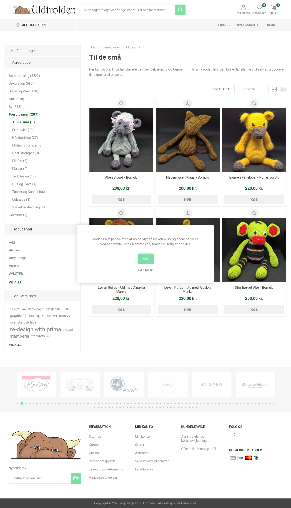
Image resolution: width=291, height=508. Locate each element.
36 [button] (146, 403)
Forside (224, 25)
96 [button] (182, 407)
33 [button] (135, 403)
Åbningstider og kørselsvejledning (194, 439)
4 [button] (29, 403)
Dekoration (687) (21, 83)
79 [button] (120, 407)
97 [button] (185, 407)
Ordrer (139, 445)
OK (145, 258)
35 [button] (142, 403)
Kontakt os (97, 445)
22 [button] (95, 403)
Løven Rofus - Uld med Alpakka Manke (121, 290)
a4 (24, 309)
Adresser (142, 453)
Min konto (243, 13)
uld (49, 336)
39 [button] (157, 403)
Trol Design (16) (24, 176)
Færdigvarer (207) (23, 114)
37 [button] (150, 403)
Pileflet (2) (19, 161)
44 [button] (175, 403)
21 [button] (91, 403)
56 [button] (219, 403)
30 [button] (124, 403)
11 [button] (55, 403)
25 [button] (106, 403)
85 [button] (142, 407)
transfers (38, 336)
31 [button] (128, 403)
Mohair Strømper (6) (27, 145)
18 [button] (80, 403)
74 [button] (102, 407)
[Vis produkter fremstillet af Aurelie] (124, 384)
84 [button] (138, 407)
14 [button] (66, 403)
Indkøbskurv (144, 469)
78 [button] (116, 407)
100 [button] (196, 407)
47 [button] (186, 403)
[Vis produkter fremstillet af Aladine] (36, 384)
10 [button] (51, 403)
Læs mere (145, 270)
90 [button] (160, 407)
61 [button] (237, 403)
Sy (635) (15, 107)
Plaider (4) (19, 169)
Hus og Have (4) (24, 184)
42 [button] (168, 403)
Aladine (14, 250)
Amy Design (18, 258)
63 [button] (244, 403)
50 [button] (197, 403)
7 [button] (40, 403)
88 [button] (152, 407)
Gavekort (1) (18, 215)
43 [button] (171, 403)
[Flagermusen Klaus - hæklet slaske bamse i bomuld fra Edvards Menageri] (188, 140)
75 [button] (105, 407)
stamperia (19, 336)
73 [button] (98, 407)
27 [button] (113, 403)
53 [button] (208, 403)
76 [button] (109, 407)
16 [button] (73, 403)
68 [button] (262, 403)
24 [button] (102, 403)
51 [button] (200, 403)
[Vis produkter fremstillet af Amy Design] (80, 384)
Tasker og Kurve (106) (28, 192)
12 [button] (59, 403)
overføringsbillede (23, 322)
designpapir (53, 309)
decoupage (35, 309)
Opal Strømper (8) (25, 153)
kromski (52, 315)
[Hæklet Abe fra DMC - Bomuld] (254, 250)
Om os (94, 453)
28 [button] (117, 403)
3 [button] (26, 403)
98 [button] (189, 407)
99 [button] (192, 407)
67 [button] (259, 403)
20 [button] (88, 403)
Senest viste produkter (152, 461)
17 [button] (77, 403)
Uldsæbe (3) (21, 199)
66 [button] (255, 403)
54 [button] (211, 403)
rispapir (68, 329)
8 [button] (44, 403)
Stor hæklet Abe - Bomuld (254, 288)
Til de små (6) (23, 122)
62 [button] (240, 403)
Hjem (93, 47)
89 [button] (156, 407)
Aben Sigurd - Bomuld (121, 177)
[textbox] (127, 10)
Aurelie (14, 266)
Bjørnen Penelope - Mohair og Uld (254, 177)
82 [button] (131, 407)
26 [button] (109, 403)
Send (76, 478)
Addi (12, 242)
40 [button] (160, 403)
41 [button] (164, 403)
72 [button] (94, 407)
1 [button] (17, 403)
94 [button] (174, 407)
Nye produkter (248, 25)
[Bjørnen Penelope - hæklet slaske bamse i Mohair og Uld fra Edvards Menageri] (254, 140)
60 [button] (233, 403)
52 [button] (204, 403)
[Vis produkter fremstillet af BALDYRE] (168, 384)
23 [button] (99, 403)
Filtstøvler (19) (23, 130)
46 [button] (182, 403)
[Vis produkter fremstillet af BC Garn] (211, 384)
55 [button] (215, 403)
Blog (271, 25)
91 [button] (163, 407)
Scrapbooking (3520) (24, 76)
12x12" (15, 309)
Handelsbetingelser (103, 477)
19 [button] (84, 403)
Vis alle (15, 282)
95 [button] (178, 407)
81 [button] (127, 407)
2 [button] (21, 403)
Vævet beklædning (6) (28, 207)
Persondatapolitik (102, 461)
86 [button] (145, 407)
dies (67, 309)
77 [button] (112, 407)
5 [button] (33, 403)
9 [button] (48, 403)
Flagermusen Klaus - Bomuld (187, 177)
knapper (36, 315)
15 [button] (69, 403)
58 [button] (226, 403)
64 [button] (248, 403)
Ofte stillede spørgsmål (198, 449)
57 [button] (222, 403)
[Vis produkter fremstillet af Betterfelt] (255, 384)
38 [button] (153, 403)
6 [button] (37, 403)
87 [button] (149, 407)
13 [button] (62, 403)
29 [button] (120, 403)
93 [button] (171, 407)
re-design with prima (35, 329)
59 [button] (230, 403)
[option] (36, 384)
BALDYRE (16, 273)
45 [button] (179, 403)
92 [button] (167, 407)
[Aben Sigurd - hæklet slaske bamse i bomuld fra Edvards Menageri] (121, 140)
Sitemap (95, 437)
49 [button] (193, 403)
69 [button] (266, 403)
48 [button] (190, 403)
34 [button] (139, 403)
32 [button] (131, 403)
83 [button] (134, 407)
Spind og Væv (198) (23, 91)
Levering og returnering (106, 469)
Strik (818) (16, 99)
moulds (64, 316)
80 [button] (123, 407)
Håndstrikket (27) (25, 138)
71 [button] (273, 403)
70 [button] (270, 403)
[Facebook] (233, 435)
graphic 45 (18, 315)
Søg (180, 10)
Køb (121, 199)
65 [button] (251, 403)
